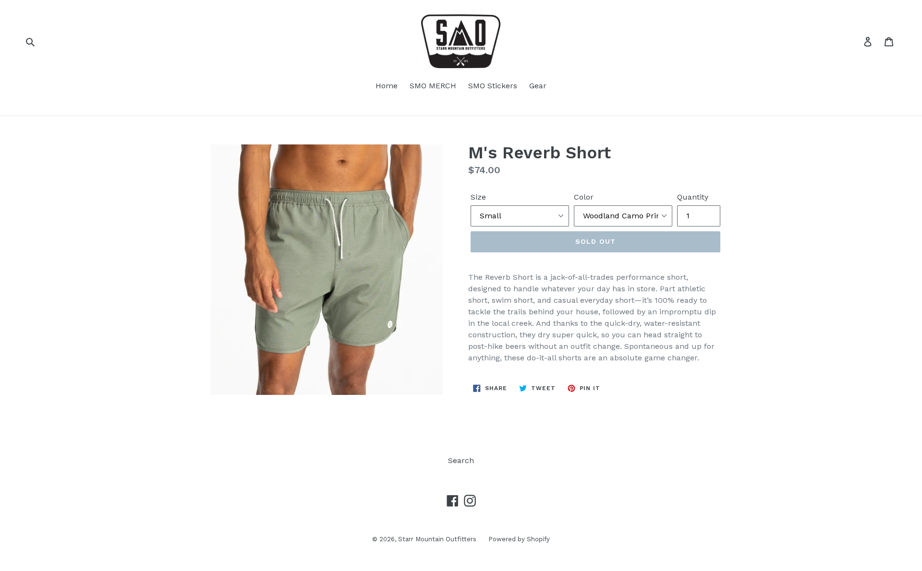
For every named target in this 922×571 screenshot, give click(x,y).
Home (387, 85)
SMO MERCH (433, 85)
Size (478, 197)
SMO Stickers (492, 85)
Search (461, 460)
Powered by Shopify (519, 539)
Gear (537, 85)
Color (584, 197)
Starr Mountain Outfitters (437, 539)
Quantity (692, 197)
